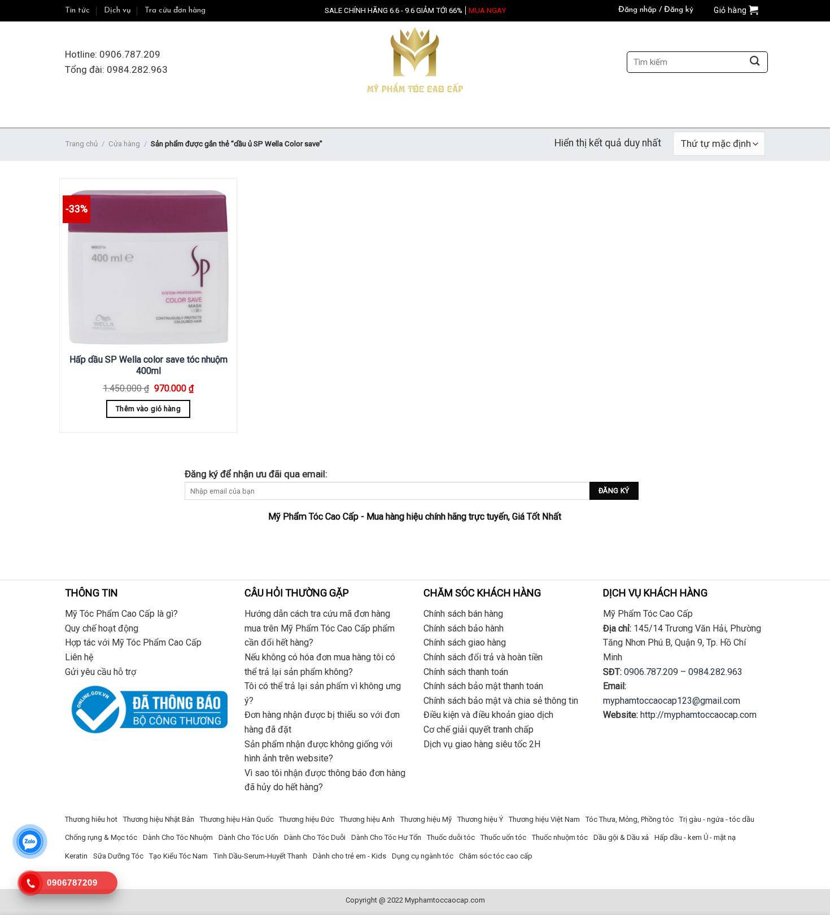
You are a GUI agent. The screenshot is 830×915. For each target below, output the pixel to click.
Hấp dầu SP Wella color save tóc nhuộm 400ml (148, 365)
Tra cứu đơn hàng (175, 10)
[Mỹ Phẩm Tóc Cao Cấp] (415, 62)
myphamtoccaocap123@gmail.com (671, 700)
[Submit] (754, 62)
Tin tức (77, 10)
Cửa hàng (124, 144)
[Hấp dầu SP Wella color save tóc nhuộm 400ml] (148, 264)
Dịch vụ (117, 10)
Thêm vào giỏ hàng (148, 408)
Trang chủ (81, 144)
